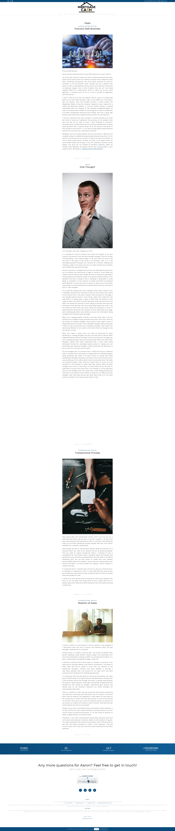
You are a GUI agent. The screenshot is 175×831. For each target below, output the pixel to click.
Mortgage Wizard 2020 (87, 818)
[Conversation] (87, 625)
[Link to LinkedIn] (8, 1)
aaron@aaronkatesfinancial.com (104, 803)
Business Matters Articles (87, 26)
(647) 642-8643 (149, 1)
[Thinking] (87, 210)
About (85, 816)
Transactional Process (87, 453)
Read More (96, 829)
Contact (89, 816)
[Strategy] (87, 51)
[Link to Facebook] (10, 1)
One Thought (87, 167)
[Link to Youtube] (12, 1)
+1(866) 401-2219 (91, 803)
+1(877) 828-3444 (79, 803)
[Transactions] (87, 496)
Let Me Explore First (103, 829)
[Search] (116, 14)
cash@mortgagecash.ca (162, 1)
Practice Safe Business (87, 28)
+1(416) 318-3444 (68, 803)
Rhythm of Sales (87, 603)
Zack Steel (87, 158)
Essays (87, 164)
